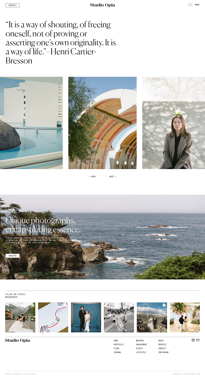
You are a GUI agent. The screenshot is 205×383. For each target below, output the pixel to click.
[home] (102, 5)
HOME (116, 340)
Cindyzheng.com (192, 374)
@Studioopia (11, 297)
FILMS (116, 348)
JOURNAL (117, 352)
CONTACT (162, 348)
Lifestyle (141, 352)
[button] (193, 6)
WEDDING (140, 340)
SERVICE (162, 344)
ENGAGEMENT (141, 344)
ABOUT (161, 340)
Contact (13, 5)
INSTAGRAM (163, 352)
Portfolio (119, 344)
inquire (13, 255)
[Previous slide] (5, 317)
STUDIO (139, 348)
